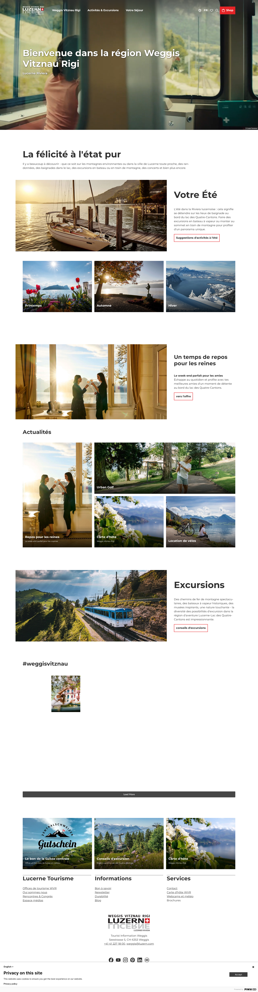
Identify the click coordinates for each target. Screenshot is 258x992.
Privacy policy (10, 984)
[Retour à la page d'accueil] (33, 10)
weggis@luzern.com (140, 943)
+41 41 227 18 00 (114, 943)
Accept (238, 974)
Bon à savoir (103, 888)
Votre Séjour (134, 10)
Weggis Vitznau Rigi (66, 10)
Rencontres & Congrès (38, 896)
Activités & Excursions (103, 10)
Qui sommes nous (35, 892)
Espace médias (33, 900)
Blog (98, 900)
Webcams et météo (180, 896)
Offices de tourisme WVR (40, 888)
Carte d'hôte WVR (179, 892)
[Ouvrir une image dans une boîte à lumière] (129, 923)
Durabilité (101, 896)
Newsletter (102, 892)
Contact (172, 888)
